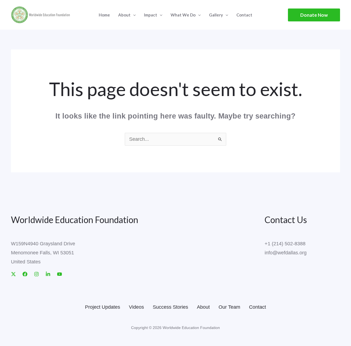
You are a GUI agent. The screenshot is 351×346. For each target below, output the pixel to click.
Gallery (216, 14)
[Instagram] (36, 274)
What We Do (183, 14)
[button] (314, 15)
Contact (244, 14)
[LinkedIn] (48, 274)
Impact (150, 14)
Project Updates (102, 307)
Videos (136, 307)
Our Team (229, 307)
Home (104, 14)
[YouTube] (59, 274)
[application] (133, 15)
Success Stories (170, 307)
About (203, 307)
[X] (13, 274)
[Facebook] (24, 274)
